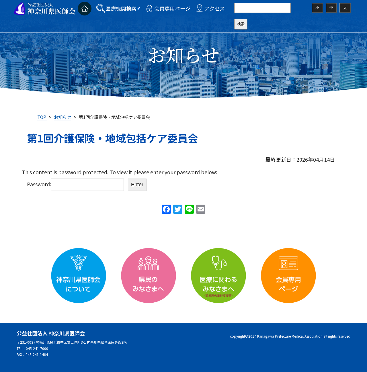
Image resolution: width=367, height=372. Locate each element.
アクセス (214, 8)
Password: (39, 184)
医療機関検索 (121, 8)
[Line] (189, 209)
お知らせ (62, 117)
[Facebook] (166, 209)
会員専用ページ (172, 8)
